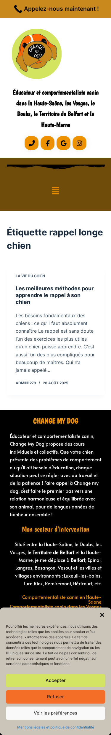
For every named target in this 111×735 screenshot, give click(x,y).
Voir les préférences (55, 713)
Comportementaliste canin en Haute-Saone (62, 599)
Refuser (55, 696)
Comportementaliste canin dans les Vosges (56, 606)
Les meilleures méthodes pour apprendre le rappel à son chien (55, 295)
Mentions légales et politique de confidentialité (55, 727)
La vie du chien (30, 276)
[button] (102, 615)
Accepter (56, 680)
